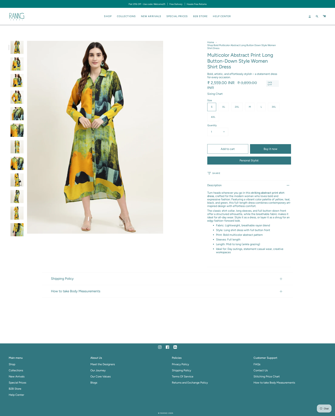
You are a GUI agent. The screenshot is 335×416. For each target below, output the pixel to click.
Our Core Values (100, 376)
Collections (16, 370)
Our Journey (98, 370)
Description (214, 185)
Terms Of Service (182, 376)
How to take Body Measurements (75, 291)
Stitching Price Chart (267, 376)
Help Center (16, 394)
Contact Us (261, 370)
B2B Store (15, 388)
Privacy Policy (180, 364)
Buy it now (270, 149)
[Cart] (324, 16)
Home (210, 42)
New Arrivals (16, 376)
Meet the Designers (102, 364)
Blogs (93, 382)
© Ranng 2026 (165, 413)
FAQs (257, 364)
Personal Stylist (249, 160)
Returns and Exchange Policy (190, 382)
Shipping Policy (62, 279)
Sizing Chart (215, 93)
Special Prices (17, 382)
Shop (12, 364)
